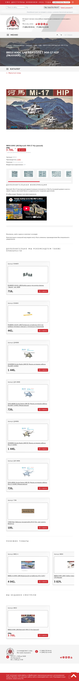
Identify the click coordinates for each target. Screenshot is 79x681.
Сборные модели (18, 45)
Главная (8, 45)
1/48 (40, 45)
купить (23, 150)
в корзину (44, 291)
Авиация (29, 45)
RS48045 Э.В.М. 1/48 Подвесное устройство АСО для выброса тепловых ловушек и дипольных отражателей (26, 325)
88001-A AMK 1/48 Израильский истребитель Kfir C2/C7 (26, 576)
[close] (72, 2)
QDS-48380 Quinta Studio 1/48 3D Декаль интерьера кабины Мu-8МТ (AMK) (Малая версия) (27, 404)
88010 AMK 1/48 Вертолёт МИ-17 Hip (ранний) (23, 629)
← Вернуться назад (13, 73)
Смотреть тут (61, 2)
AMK (35, 45)
